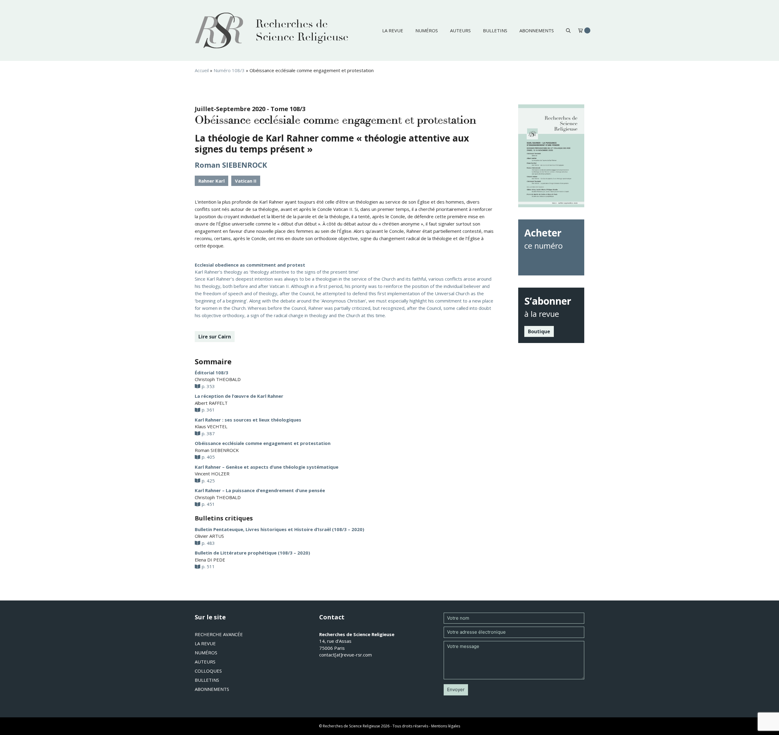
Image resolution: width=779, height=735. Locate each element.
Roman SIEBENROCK (231, 165)
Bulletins (495, 30)
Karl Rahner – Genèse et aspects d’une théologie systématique (266, 467)
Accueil (202, 70)
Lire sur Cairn (214, 336)
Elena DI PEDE (210, 560)
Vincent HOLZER (212, 474)
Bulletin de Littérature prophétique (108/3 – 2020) (252, 553)
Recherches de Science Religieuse (302, 30)
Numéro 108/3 (229, 70)
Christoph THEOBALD (218, 379)
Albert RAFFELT (211, 403)
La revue (392, 30)
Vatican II (246, 181)
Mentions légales (445, 726)
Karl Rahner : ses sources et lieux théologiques (248, 420)
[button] (568, 30)
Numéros (426, 30)
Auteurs (460, 30)
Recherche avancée (219, 634)
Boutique (539, 331)
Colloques (208, 671)
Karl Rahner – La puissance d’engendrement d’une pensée (260, 490)
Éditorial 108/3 (211, 372)
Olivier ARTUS (209, 536)
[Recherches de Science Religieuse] (219, 30)
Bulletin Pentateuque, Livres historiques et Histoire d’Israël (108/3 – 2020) (279, 529)
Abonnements (536, 30)
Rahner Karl (211, 181)
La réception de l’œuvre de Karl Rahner (239, 396)
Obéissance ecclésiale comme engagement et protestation (262, 443)
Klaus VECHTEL (211, 426)
